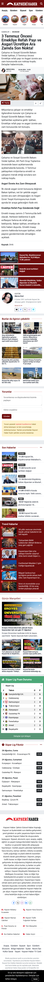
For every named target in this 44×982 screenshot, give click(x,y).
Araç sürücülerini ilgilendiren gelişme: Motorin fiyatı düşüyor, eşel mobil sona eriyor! (10, 338)
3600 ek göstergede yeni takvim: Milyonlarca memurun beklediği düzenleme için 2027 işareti (32, 339)
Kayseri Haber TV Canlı (31, 951)
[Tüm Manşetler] (41, 598)
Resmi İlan (36, 949)
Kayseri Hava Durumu (34, 910)
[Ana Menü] (2, 4)
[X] (18, 903)
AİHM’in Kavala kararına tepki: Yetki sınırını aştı (29, 492)
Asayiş (4, 10)
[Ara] (41, 4)
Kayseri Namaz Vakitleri (8, 919)
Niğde (21, 499)
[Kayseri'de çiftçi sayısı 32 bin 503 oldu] (11, 373)
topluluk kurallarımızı (24, 424)
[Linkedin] (33, 310)
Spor (31, 10)
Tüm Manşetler (31, 926)
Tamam (35, 979)
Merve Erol (19, 296)
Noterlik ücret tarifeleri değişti (27, 469)
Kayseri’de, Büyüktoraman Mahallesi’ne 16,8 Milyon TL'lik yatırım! (30, 458)
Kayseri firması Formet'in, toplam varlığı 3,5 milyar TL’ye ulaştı (32, 362)
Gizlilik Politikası (24, 979)
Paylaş (6, 103)
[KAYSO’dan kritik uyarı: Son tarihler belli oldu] (32, 373)
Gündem (13, 10)
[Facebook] (21, 310)
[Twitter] (25, 310)
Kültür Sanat (8, 951)
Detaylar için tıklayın (22, 736)
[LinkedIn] (26, 903)
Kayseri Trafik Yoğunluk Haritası (29, 919)
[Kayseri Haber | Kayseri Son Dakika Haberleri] (22, 4)
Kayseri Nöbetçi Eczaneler (8, 911)
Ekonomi (15, 32)
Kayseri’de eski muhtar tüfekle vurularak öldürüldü (28, 515)
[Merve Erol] (7, 298)
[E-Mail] (16, 310)
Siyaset (23, 10)
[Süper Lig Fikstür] (41, 745)
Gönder (6, 416)
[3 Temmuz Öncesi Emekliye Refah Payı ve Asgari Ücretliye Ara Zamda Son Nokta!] (22, 87)
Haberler (5, 32)
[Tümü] (41, 447)
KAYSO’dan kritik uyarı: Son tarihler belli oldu (31, 381)
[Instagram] (29, 310)
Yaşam (17, 951)
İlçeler (28, 949)
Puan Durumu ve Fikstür (8, 927)
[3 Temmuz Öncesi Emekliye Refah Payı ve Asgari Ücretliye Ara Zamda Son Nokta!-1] (22, 142)
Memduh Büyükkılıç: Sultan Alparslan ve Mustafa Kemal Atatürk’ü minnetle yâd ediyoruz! (30, 481)
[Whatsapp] (30, 903)
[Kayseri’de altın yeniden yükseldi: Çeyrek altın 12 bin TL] (11, 352)
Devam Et (18, 305)
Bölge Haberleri (17, 949)
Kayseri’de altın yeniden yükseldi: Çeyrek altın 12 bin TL (10, 362)
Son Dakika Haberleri (12, 934)
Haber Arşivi (30, 934)
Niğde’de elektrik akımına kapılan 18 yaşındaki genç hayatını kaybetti (28, 503)
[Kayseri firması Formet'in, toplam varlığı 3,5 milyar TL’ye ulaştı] (32, 352)
